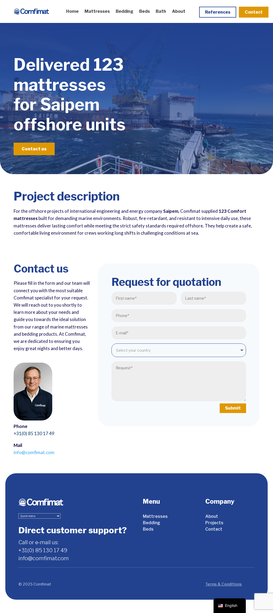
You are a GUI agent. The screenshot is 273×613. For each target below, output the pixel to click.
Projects (214, 522)
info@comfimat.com (34, 452)
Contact (254, 12)
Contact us (34, 148)
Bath (161, 11)
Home (72, 11)
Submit (233, 408)
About (178, 11)
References (217, 12)
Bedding (124, 11)
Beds (144, 11)
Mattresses (97, 11)
